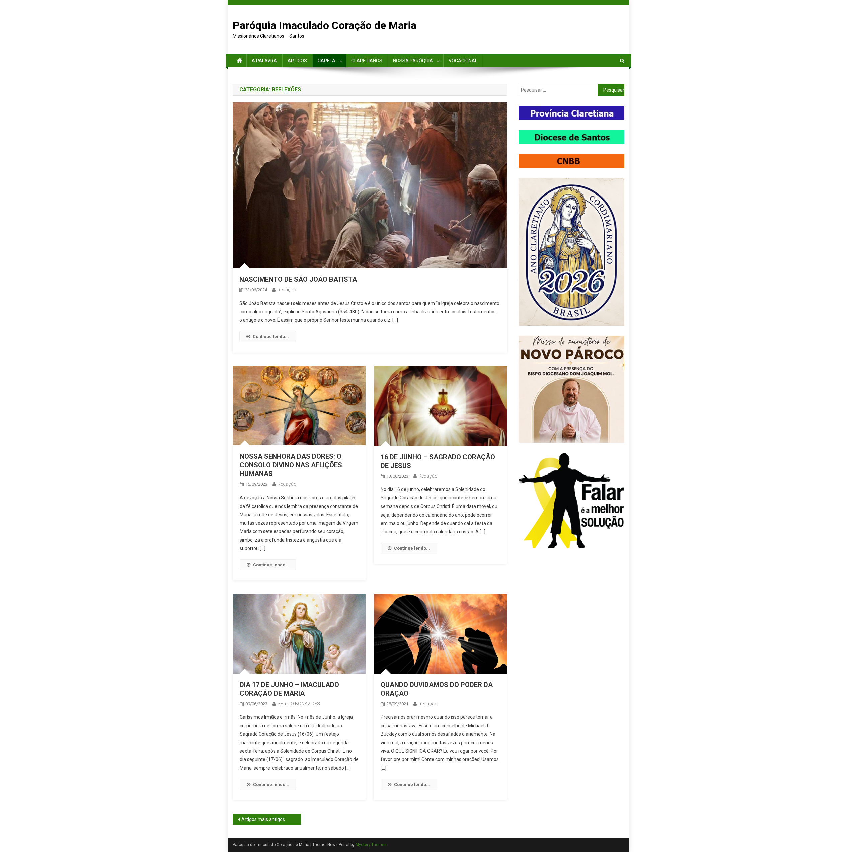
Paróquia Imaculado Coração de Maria (324, 25)
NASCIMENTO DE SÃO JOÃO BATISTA (298, 279)
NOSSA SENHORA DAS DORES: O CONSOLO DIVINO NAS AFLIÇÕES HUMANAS (291, 465)
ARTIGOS (297, 60)
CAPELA (326, 60)
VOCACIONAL (463, 60)
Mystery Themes (371, 844)
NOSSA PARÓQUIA (413, 60)
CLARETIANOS (366, 60)
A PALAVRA (264, 60)
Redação (286, 289)
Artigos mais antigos (263, 819)
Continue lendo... (271, 336)
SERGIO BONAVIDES (299, 703)
